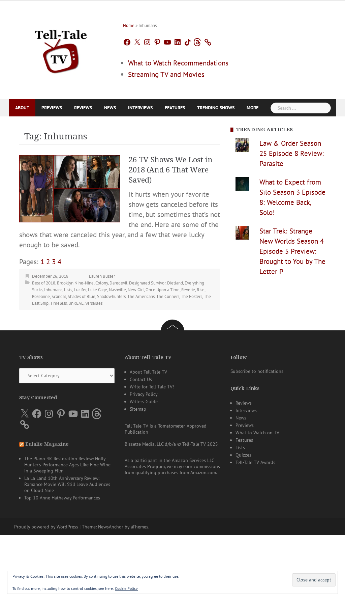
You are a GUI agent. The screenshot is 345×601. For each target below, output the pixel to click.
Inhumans (53, 290)
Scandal (59, 296)
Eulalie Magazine (47, 444)
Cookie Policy (126, 588)
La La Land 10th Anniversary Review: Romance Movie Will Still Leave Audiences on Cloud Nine (67, 484)
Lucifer (80, 290)
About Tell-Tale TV (148, 372)
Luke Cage (97, 290)
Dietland (175, 283)
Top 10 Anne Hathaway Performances (62, 498)
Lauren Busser (102, 276)
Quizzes (243, 455)
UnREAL (76, 303)
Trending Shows (215, 108)
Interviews (140, 108)
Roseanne (41, 296)
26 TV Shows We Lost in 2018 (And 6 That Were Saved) (171, 170)
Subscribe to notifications (256, 371)
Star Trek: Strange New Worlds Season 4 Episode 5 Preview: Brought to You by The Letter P (292, 251)
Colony (101, 283)
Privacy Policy (144, 394)
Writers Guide (144, 402)
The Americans (141, 296)
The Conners (167, 296)
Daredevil (118, 283)
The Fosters (191, 296)
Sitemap (138, 409)
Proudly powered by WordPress (46, 527)
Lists (68, 290)
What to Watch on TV (257, 433)
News (110, 108)
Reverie (188, 290)
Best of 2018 (43, 283)
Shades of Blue (81, 296)
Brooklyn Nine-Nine (75, 283)
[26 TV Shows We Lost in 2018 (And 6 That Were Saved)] (69, 187)
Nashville (117, 290)
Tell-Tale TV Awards (255, 462)
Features (175, 108)
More (252, 108)
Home (128, 25)
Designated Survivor (147, 283)
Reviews (83, 108)
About (22, 108)
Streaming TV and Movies (166, 74)
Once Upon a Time (163, 290)
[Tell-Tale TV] (61, 49)
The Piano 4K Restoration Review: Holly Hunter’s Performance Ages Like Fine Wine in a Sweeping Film (67, 465)
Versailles (93, 303)
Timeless (58, 303)
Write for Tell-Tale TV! (152, 387)
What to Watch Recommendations (178, 62)
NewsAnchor (110, 527)
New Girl (136, 290)
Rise (201, 290)
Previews (51, 108)
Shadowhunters (111, 296)
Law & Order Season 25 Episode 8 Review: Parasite (291, 153)
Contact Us (141, 379)
